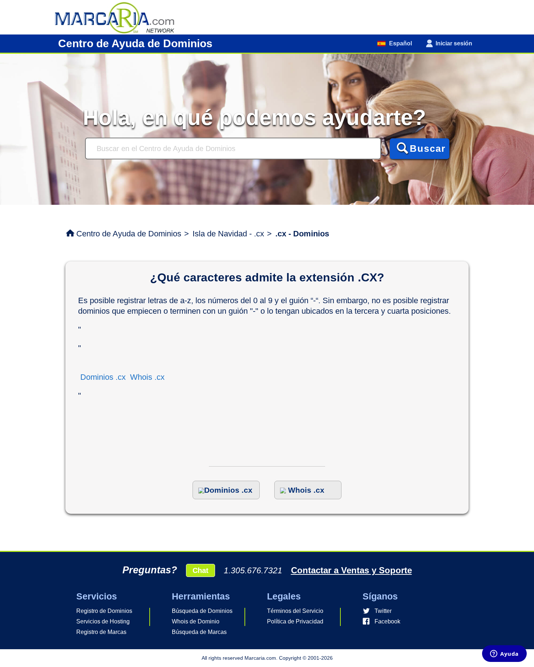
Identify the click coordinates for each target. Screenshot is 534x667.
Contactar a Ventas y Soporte (351, 570)
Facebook (387, 621)
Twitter (383, 611)
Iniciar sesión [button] (454, 43)
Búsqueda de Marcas (199, 632)
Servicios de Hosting (103, 621)
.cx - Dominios (302, 233)
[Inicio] (118, 17)
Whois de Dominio (195, 621)
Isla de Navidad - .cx (228, 233)
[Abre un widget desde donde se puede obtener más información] (504, 654)
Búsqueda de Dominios (202, 611)
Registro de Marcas (101, 632)
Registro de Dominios (104, 611)
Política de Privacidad (295, 621)
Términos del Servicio (295, 611)
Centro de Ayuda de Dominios (128, 233)
